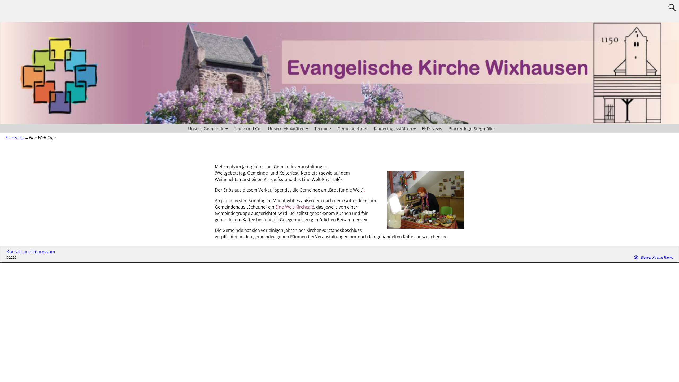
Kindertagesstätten (393, 129)
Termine (322, 129)
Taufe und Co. (248, 129)
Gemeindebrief (352, 129)
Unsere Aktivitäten (286, 129)
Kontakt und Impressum (28, 252)
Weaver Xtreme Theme (657, 257)
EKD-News (432, 129)
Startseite (15, 138)
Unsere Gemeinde (206, 129)
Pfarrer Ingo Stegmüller (472, 129)
